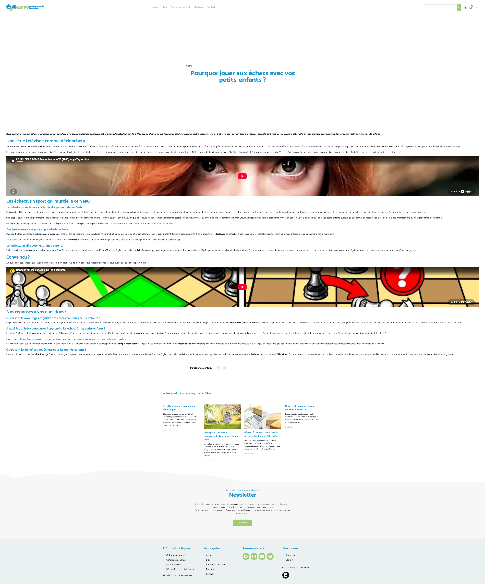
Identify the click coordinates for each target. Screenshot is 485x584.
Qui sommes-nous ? (175, 555)
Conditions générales (176, 560)
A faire (189, 66)
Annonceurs (291, 555)
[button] (218, 368)
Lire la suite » (167, 430)
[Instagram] (254, 556)
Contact (211, 7)
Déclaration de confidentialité (180, 569)
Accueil (154, 7)
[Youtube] (262, 556)
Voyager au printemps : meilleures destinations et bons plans (221, 436)
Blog (164, 7)
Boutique (198, 7)
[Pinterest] (270, 556)
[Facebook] (246, 556)
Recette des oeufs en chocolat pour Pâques (179, 408)
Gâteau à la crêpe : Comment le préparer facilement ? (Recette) (261, 434)
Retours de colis (174, 565)
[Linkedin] (285, 575)
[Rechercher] (459, 7)
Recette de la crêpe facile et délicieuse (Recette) (300, 408)
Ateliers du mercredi (180, 7)
